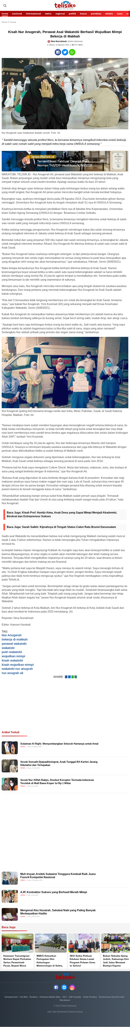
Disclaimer (65, 1000)
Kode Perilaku (90, 997)
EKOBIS (109, 13)
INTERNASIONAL (33, 13)
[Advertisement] (65, 708)
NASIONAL (17, 13)
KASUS (83, 13)
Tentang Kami (11, 997)
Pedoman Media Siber (50, 997)
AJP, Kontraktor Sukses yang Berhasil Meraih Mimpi (53, 892)
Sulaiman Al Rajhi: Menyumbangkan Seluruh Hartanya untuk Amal (59, 743)
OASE (119, 13)
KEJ (65, 997)
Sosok (13, 22)
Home (5, 22)
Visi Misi (24, 997)
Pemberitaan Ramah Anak (111, 997)
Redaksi (34, 997)
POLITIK (72, 13)
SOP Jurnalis (75, 997)
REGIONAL (60, 13)
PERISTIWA (96, 13)
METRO (48, 13)
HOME (5, 13)
